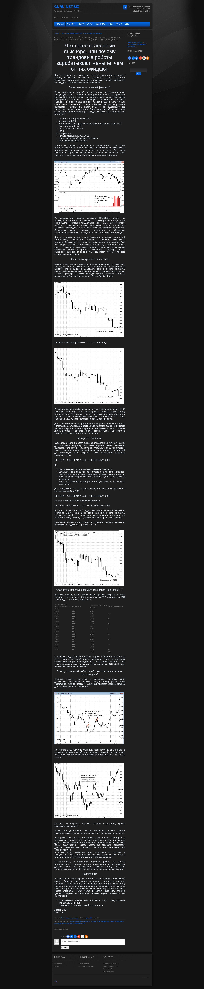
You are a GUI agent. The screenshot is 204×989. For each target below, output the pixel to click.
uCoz (55, 981)
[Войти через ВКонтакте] (71, 936)
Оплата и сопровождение (87, 966)
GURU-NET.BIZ (66, 7)
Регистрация (64, 17)
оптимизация (74, 921)
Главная (56, 33)
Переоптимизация (79, 923)
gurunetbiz (89, 918)
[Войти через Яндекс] (78, 936)
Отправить (64, 947)
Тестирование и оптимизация (93, 33)
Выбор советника (84, 963)
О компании (58, 963)
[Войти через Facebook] (75, 936)
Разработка (131, 46)
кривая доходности (67, 923)
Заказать (57, 966)
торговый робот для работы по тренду (102, 921)
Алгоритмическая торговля (74, 33)
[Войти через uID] (68, 936)
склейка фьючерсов (84, 921)
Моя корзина (75, 17)
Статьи (63, 33)
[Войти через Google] (82, 936)
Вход (55, 17)
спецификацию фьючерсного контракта (74, 104)
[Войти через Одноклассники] (86, 936)
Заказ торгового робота (135, 42)
